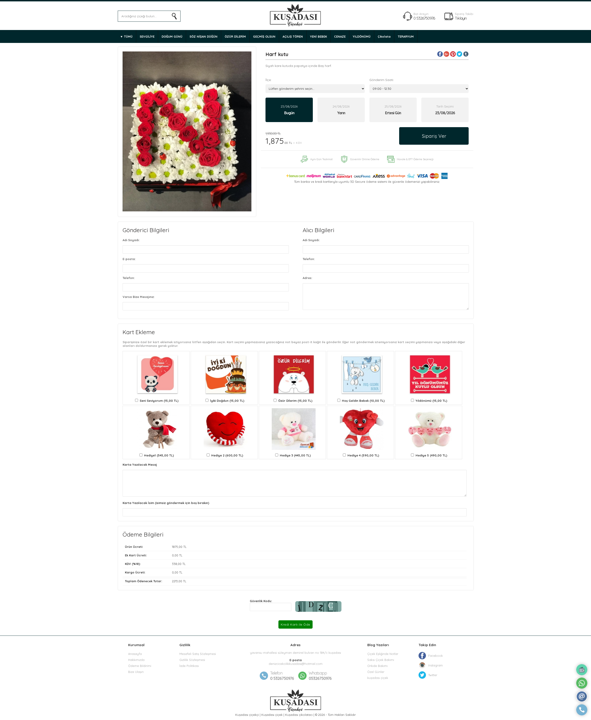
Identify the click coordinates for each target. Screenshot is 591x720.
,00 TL (156, 547)
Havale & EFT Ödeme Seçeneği (415, 159)
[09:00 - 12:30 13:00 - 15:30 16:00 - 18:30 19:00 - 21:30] (419, 88)
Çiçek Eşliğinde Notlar (382, 654)
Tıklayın (461, 18)
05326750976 (320, 675)
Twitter (432, 675)
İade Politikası (189, 666)
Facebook (435, 655)
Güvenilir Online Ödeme (364, 159)
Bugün (289, 113)
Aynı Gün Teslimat (321, 159)
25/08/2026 (393, 110)
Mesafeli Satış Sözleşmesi (197, 654)
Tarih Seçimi (445, 106)
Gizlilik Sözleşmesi (192, 660)
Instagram (435, 665)
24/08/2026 (341, 110)
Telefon (276, 673)
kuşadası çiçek (377, 678)
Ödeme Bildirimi (139, 666)
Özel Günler (375, 672)
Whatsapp (318, 673)
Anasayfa (135, 654)
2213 (175, 581)
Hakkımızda (136, 660)
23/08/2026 (289, 110)
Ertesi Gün (393, 113)
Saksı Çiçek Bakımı (380, 660)
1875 (175, 547)
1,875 (283, 138)
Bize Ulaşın (136, 672)
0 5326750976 (424, 18)
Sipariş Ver (434, 136)
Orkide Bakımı (377, 666)
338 (174, 564)
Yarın (341, 113)
